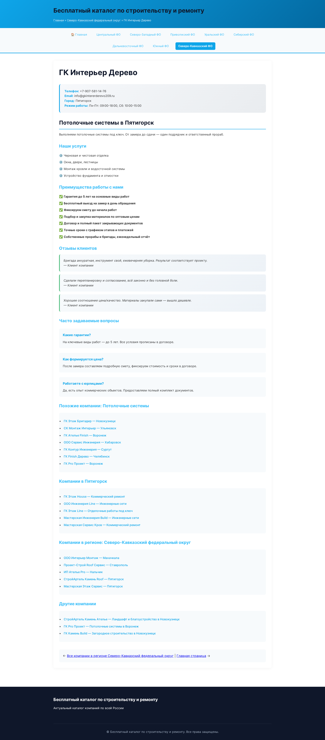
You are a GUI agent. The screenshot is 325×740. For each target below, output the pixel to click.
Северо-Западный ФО (145, 34)
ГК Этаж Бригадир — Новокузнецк (90, 421)
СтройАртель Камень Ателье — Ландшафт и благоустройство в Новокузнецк (122, 619)
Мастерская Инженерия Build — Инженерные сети (101, 518)
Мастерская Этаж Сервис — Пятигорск (93, 586)
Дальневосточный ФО (128, 46)
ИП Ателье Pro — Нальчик (83, 572)
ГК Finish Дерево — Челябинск (87, 456)
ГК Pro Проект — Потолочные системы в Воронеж (101, 626)
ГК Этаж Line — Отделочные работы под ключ (98, 511)
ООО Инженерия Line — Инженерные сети (95, 504)
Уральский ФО (214, 34)
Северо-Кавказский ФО (195, 46)
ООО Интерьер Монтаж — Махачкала (91, 558)
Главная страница (191, 656)
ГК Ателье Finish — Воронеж (85, 435)
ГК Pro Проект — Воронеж (83, 463)
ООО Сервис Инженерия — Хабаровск (92, 442)
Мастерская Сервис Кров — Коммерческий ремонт (102, 525)
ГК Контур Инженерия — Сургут (88, 449)
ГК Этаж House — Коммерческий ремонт (94, 496)
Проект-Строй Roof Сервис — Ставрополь (96, 565)
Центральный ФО (108, 34)
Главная (58, 20)
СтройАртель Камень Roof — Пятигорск (94, 579)
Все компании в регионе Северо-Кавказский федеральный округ (120, 656)
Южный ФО (161, 46)
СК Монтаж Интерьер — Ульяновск (90, 428)
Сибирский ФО (244, 34)
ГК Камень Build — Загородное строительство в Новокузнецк (110, 633)
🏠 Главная (79, 34)
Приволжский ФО (182, 34)
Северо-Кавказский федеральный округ (94, 20)
